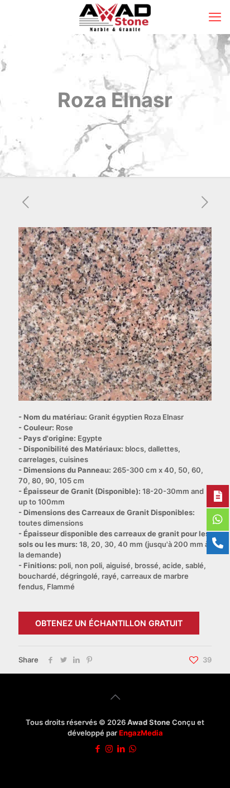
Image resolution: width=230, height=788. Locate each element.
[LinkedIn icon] (121, 748)
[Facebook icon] (97, 748)
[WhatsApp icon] (132, 748)
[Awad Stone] (115, 17)
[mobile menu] (214, 16)
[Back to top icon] (115, 697)
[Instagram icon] (109, 748)
